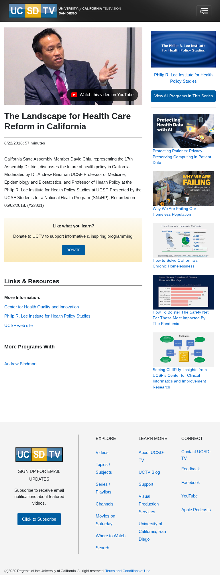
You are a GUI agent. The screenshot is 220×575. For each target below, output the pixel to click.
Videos (102, 452)
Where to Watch (110, 535)
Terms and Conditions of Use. (128, 571)
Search (102, 547)
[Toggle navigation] (203, 10)
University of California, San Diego (152, 531)
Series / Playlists (103, 488)
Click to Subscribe (39, 519)
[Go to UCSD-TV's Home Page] (66, 11)
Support (146, 484)
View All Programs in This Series (183, 96)
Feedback (190, 468)
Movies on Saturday (105, 519)
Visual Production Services (149, 504)
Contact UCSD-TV (196, 455)
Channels (104, 503)
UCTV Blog (149, 472)
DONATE (73, 250)
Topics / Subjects (104, 468)
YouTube (189, 495)
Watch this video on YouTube (102, 96)
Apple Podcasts (196, 509)
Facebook (190, 482)
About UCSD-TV (151, 456)
